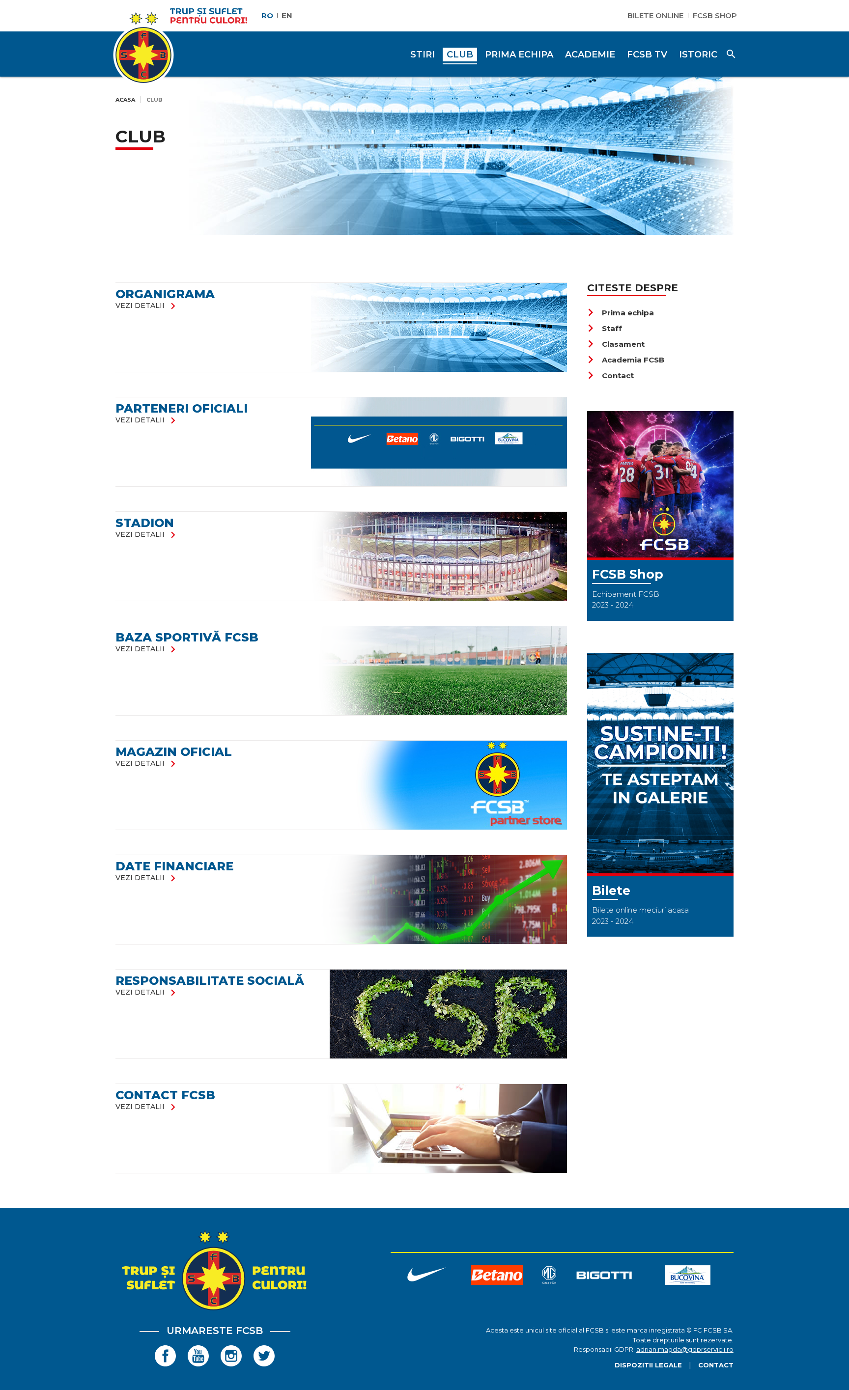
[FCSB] (214, 1310)
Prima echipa (620, 312)
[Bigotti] (604, 1276)
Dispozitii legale (648, 1365)
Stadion (144, 523)
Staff (604, 328)
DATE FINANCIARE (174, 866)
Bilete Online (655, 15)
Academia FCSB (625, 359)
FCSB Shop (715, 15)
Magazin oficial (173, 752)
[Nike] (426, 1276)
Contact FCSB (165, 1095)
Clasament (616, 344)
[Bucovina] (688, 1276)
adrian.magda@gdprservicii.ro (685, 1349)
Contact (610, 375)
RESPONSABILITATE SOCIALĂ (209, 980)
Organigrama (165, 294)
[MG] (549, 1276)
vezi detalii (147, 305)
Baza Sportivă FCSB (186, 637)
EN (287, 15)
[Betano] (497, 1276)
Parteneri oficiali (181, 408)
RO (267, 15)
